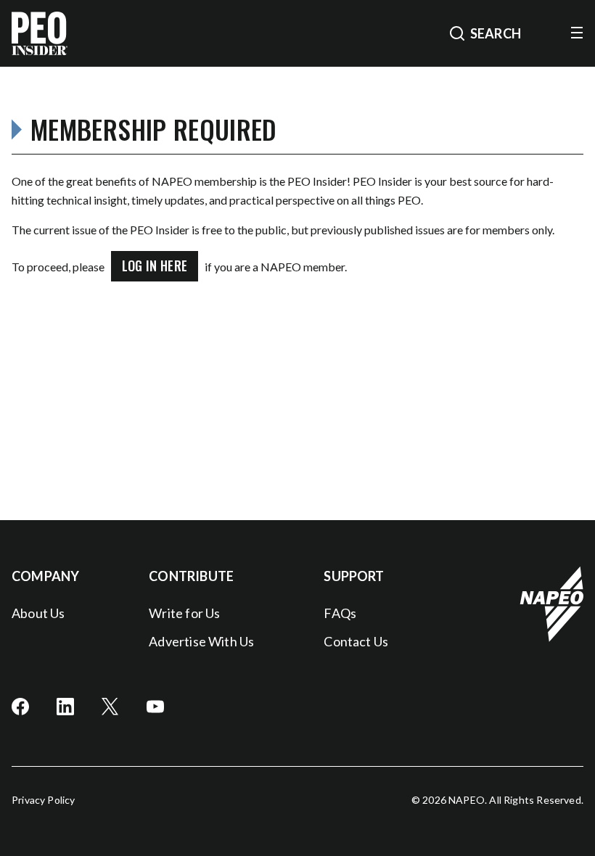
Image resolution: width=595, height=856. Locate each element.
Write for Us (184, 613)
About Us (38, 613)
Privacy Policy (43, 800)
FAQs (340, 613)
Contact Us (356, 641)
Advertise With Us (201, 641)
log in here (155, 265)
